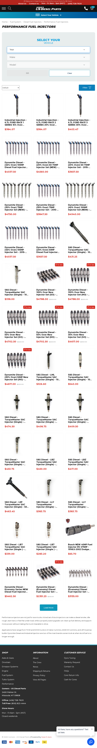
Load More (48, 608)
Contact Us (34, 4)
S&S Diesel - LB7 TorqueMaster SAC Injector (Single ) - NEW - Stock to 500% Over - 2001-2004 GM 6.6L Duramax (16, 547)
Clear (69, 73)
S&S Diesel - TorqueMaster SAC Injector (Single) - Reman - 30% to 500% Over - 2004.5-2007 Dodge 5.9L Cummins (16, 419)
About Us (22, 4)
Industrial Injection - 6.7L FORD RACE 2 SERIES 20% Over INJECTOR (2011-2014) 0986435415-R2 (48, 122)
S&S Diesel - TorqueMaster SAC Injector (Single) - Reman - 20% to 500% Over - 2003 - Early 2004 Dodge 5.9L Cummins (80, 419)
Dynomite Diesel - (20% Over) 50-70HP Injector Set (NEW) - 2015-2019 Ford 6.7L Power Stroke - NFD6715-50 (47, 165)
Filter (85, 88)
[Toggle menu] (4, 8)
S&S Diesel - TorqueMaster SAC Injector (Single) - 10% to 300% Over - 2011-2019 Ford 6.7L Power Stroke (80, 249)
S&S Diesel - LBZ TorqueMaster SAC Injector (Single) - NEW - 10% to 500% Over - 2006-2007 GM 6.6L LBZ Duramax (48, 462)
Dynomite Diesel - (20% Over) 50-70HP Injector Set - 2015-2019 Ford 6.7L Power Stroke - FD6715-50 (79, 165)
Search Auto (46, 737)
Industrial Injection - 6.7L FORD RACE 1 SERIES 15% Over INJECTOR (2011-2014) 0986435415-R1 (16, 122)
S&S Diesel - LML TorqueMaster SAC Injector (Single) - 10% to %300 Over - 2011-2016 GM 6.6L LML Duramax (48, 377)
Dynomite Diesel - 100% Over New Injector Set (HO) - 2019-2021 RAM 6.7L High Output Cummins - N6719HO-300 (79, 292)
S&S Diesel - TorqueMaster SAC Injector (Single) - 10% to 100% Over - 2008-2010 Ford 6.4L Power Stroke (17, 292)
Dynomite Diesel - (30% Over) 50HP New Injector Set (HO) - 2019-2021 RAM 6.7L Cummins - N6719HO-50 (16, 377)
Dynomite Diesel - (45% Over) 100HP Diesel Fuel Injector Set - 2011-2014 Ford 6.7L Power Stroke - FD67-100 (16, 165)
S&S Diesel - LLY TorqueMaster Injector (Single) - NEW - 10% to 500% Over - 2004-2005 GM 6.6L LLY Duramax (48, 504)
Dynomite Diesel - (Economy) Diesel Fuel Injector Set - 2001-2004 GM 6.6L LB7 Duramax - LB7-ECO (79, 589)
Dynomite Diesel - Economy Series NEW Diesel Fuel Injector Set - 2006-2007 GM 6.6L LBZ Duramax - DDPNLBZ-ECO (16, 589)
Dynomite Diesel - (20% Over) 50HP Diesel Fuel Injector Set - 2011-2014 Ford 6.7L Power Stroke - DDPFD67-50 (47, 249)
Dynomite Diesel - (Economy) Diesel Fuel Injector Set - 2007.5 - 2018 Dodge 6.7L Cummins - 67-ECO (47, 589)
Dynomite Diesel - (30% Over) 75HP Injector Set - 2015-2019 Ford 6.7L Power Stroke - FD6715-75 (48, 207)
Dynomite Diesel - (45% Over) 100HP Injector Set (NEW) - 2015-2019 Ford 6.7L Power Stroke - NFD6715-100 (79, 207)
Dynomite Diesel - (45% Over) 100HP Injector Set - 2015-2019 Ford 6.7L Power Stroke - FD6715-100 (16, 249)
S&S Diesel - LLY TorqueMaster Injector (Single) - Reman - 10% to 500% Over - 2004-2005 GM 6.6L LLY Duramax (79, 504)
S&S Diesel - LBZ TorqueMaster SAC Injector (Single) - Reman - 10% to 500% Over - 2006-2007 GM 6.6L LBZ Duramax (79, 462)
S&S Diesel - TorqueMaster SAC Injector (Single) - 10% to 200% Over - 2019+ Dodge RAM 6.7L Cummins (80, 377)
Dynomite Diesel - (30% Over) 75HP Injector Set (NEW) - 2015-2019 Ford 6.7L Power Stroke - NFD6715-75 (15, 207)
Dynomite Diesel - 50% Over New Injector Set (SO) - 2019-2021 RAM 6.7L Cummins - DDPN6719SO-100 (15, 334)
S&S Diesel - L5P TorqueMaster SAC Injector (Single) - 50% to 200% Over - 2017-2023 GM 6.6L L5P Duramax (17, 504)
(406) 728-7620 (75, 4)
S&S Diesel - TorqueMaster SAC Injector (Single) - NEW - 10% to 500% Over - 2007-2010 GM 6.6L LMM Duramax (16, 462)
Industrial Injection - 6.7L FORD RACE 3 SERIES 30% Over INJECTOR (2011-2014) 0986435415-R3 (79, 122)
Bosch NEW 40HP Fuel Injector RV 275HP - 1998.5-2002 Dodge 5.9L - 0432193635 (80, 547)
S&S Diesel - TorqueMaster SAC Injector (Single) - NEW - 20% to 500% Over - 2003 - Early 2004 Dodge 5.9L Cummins (47, 419)
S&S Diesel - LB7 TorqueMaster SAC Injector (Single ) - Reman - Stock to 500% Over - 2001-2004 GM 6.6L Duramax (46, 547)
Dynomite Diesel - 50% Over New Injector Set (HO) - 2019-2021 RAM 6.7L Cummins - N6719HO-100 (48, 334)
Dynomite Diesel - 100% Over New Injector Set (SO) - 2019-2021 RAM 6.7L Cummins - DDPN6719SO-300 (47, 292)
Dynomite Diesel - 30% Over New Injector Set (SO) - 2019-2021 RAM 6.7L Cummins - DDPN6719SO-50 (78, 334)
